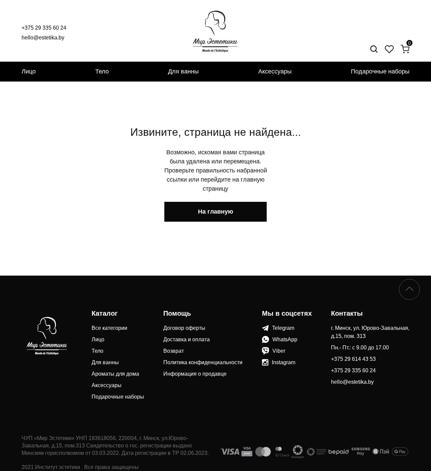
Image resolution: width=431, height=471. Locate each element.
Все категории (109, 328)
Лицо (29, 71)
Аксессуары (275, 71)
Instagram (283, 362)
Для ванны (183, 71)
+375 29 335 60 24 (44, 28)
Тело (102, 71)
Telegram (283, 328)
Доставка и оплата (186, 339)
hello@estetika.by (43, 37)
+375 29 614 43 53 (353, 359)
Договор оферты (184, 328)
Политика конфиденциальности (202, 362)
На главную (215, 211)
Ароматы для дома (115, 374)
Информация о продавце (195, 374)
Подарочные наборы (380, 71)
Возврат (173, 351)
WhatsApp (284, 339)
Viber (278, 351)
